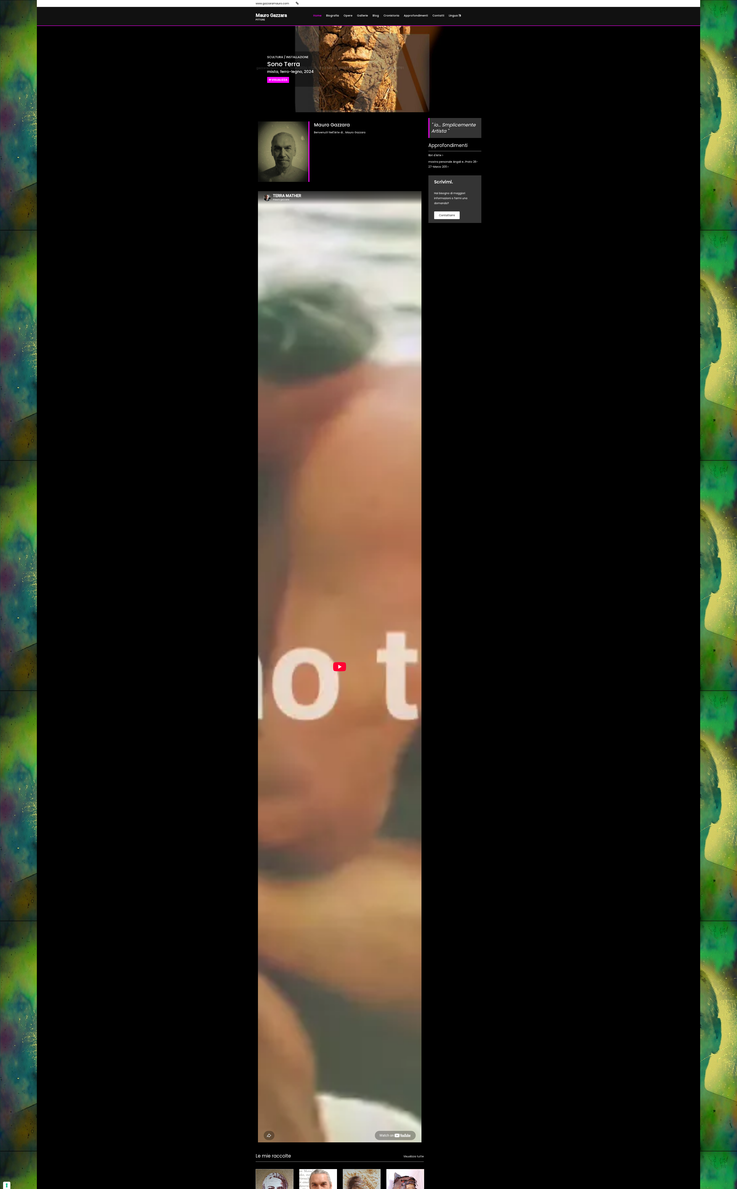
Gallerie (362, 15)
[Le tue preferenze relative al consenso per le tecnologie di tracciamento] (6, 1185)
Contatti (438, 15)
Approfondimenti (416, 15)
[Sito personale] (297, 3)
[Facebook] (309, 3)
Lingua (454, 15)
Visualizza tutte (413, 1156)
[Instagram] (303, 3)
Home (317, 15)
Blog (376, 15)
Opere (348, 15)
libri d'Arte (435, 155)
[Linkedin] (315, 3)
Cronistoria (391, 15)
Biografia (332, 15)
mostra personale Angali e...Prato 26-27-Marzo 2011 (453, 164)
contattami (447, 215)
